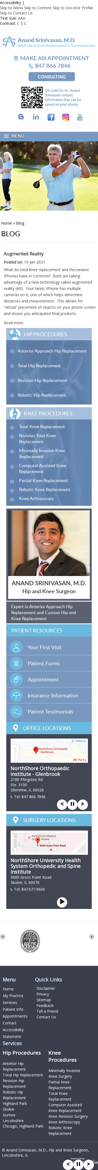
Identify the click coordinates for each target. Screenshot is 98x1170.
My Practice (13, 995)
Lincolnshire (13, 1120)
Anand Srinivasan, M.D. (49, 583)
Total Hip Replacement (39, 366)
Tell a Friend (47, 1011)
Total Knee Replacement (42, 427)
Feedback (44, 1005)
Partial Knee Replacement (43, 480)
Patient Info (13, 1009)
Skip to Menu (11, 7)
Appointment (43, 679)
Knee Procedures (48, 413)
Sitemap (43, 999)
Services (10, 1002)
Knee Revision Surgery (68, 1116)
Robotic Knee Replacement (44, 489)
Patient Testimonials (50, 711)
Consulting (52, 76)
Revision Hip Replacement (42, 380)
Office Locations (47, 728)
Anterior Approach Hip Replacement (52, 351)
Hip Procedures (45, 334)
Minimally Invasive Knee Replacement (42, 454)
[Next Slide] (89, 1164)
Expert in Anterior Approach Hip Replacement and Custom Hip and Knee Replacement (43, 612)
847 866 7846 (33, 796)
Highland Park (15, 1103)
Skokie (8, 1109)
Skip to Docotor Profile (73, 7)
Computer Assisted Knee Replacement (42, 468)
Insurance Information (53, 695)
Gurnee (9, 1114)
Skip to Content (37, 7)
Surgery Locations (49, 820)
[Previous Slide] (68, 1164)
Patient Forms (44, 663)
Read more (13, 322)
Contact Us (46, 1016)
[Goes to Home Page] (49, 41)
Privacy (42, 994)
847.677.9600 (33, 889)
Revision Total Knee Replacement (37, 439)
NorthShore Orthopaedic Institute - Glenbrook (40, 771)
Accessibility (10, 2)
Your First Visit (45, 647)
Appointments (15, 1016)
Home (6, 223)
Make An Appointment (54, 58)
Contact (10, 1022)
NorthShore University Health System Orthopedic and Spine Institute (46, 866)
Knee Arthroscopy (36, 498)
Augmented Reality (24, 254)
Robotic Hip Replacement (42, 395)
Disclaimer (45, 988)
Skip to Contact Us (16, 13)
